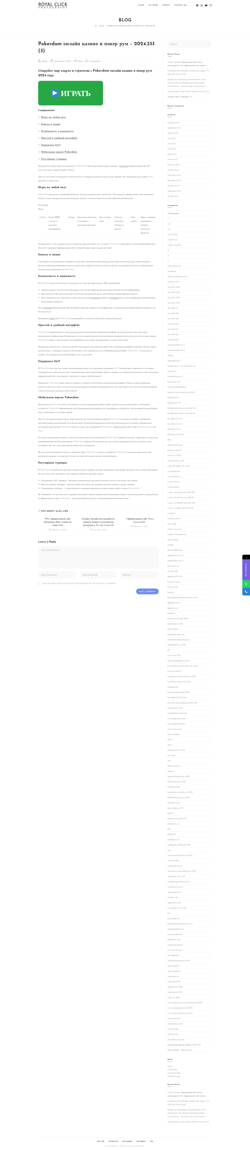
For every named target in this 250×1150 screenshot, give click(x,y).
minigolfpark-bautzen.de (177, 713)
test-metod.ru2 (173, 918)
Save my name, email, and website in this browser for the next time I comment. (79, 583)
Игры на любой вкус (53, 117)
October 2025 (173, 122)
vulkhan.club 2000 (175, 987)
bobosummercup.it (175, 445)
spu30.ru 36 (173, 897)
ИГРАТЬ (75, 93)
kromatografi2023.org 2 (177, 697)
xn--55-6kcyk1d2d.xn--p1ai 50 (180, 1013)
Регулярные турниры (54, 159)
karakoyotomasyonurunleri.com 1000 (183, 666)
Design (170, 545)
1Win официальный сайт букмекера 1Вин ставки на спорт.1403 (57, 522)
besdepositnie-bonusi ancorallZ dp (181, 413)
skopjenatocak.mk (175, 866)
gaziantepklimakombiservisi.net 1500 (183, 597)
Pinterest (141, 1141)
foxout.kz (171, 592)
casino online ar (174, 482)
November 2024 (174, 180)
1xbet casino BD (174, 245)
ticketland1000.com (176, 929)
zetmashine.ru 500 (175, 1024)
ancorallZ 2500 (174, 303)
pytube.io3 (172, 834)
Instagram (127, 1141)
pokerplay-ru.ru (174, 824)
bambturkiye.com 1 (175, 376)
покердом (123, 166)
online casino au (174, 766)
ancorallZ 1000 (174, 287)
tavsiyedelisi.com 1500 (177, 908)
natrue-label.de (173, 734)
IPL (169, 650)
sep (169, 850)
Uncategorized (173, 955)
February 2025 (174, 165)
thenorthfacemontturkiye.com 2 (180, 924)
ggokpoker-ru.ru (174, 603)
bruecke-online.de (174, 450)
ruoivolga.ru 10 (174, 839)
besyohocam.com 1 (175, 418)
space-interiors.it (174, 892)
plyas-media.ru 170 (175, 808)
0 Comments (94, 61)
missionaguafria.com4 (176, 718)
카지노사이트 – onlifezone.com (180, 1050)
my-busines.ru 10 (175, 729)
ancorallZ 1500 (174, 292)
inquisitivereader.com (176, 634)
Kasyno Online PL (175, 671)
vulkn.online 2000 (175, 992)
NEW (170, 739)
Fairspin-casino (174, 582)
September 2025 (174, 128)
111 (169, 224)
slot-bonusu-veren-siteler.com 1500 (182, 871)
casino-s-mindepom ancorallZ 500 (181, 503)
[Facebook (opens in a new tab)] (197, 5)
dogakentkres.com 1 (176, 555)
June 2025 (172, 143)
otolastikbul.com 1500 (177, 782)
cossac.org (172, 524)
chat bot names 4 (174, 518)
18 (169, 229)
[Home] (96, 26)
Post (169, 829)
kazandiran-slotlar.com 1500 (179, 681)
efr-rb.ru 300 (173, 571)
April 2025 (172, 154)
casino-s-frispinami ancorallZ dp (181, 497)
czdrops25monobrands (177, 534)
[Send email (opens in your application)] (210, 5)
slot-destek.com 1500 (176, 876)
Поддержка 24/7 (50, 145)
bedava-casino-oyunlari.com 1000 (181, 392)
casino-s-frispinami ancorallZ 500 (181, 492)
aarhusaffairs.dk (174, 266)
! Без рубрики (173, 213)
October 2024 (173, 186)
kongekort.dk (173, 687)
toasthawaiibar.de (175, 934)
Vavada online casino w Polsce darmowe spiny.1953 (188, 91)
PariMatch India (174, 787)
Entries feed (172, 1069)
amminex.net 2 (173, 282)
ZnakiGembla (173, 1029)
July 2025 (172, 138)
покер (52, 318)
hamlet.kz (171, 613)
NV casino (172, 755)
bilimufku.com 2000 (176, 434)
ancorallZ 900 (173, 318)
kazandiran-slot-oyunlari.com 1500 (182, 676)
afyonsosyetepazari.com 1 (178, 276)
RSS (151, 1141)
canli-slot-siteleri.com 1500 (179, 466)
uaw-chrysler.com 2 (175, 950)
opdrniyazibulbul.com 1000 (179, 776)
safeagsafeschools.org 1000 (179, 845)
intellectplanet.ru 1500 (177, 645)
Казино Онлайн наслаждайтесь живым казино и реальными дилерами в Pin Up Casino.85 (98, 522)
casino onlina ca (174, 476)
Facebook (113, 1141)
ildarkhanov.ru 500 (175, 624)
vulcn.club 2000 (174, 981)
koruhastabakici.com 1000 (178, 692)
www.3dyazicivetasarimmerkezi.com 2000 (185, 1002)
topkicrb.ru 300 (174, 939)
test (169, 913)
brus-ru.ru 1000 (174, 455)
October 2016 (173, 196)
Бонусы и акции (50, 124)
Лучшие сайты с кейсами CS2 (180, 96)
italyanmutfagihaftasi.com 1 (179, 661)
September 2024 (174, 191)
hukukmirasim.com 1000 (178, 618)
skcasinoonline (173, 860)
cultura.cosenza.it (175, 529)
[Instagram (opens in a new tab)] (202, 5)
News (170, 745)
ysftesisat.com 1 (174, 1018)
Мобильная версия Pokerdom (59, 152)
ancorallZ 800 (173, 313)
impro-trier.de (173, 629)
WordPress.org (174, 1076)
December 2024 (174, 175)
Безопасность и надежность (57, 131)
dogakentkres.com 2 (176, 560)
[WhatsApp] (246, 584)
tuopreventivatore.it (175, 945)
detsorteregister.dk (175, 550)
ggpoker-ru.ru (173, 608)
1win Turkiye (173, 234)
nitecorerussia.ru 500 (176, 750)
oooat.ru (171, 771)
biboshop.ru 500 (174, 429)
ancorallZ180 (173, 340)
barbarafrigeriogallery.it (177, 387)
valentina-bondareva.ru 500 (179, 960)
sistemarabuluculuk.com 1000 (180, 855)
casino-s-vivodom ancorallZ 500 (180, 508)
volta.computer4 (174, 971)
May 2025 (172, 149)
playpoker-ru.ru (174, 803)
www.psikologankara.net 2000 (180, 1008)
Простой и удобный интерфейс (59, 138)
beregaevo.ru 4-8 (174, 403)
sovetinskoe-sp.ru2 (175, 887)
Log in (170, 1066)
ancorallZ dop (173, 324)
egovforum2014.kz (175, 576)
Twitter (100, 1141)
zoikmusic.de (173, 1034)
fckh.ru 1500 (173, 587)
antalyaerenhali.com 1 (176, 350)
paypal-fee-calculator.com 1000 (180, 792)
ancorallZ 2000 (174, 297)
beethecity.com (173, 397)
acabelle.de (172, 271)
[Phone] (246, 591)
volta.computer (173, 966)
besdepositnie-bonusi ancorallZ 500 (182, 408)
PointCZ (171, 813)
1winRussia (172, 239)
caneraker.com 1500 (176, 461)
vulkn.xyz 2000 (174, 997)
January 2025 (173, 170)
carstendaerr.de (174, 471)
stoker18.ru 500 (174, 903)
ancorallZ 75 (173, 308)
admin (44, 61)
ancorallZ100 (173, 329)
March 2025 (173, 159)
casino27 (171, 513)
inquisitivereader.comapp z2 (179, 639)
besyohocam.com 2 (175, 424)
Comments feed (174, 1073)
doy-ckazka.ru (173, 566)
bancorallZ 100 (174, 382)
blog (80, 61)
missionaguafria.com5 (176, 724)
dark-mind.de (173, 539)
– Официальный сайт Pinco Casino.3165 (139, 520)
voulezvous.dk (173, 976)
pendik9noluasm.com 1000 (179, 797)
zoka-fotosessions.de (176, 1039)
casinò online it (173, 487)
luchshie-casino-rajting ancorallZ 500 (182, 703)
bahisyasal (172, 371)
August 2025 (173, 133)
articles (170, 355)
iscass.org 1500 (174, 655)
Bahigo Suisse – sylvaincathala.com (182, 366)
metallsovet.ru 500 (175, 708)
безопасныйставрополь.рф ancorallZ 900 (184, 1045)
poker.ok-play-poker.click (177, 818)
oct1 (169, 760)
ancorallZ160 (173, 334)
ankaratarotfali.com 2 (176, 345)
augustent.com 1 (174, 360)
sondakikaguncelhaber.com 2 (179, 881)
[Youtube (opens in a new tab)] (206, 5)
